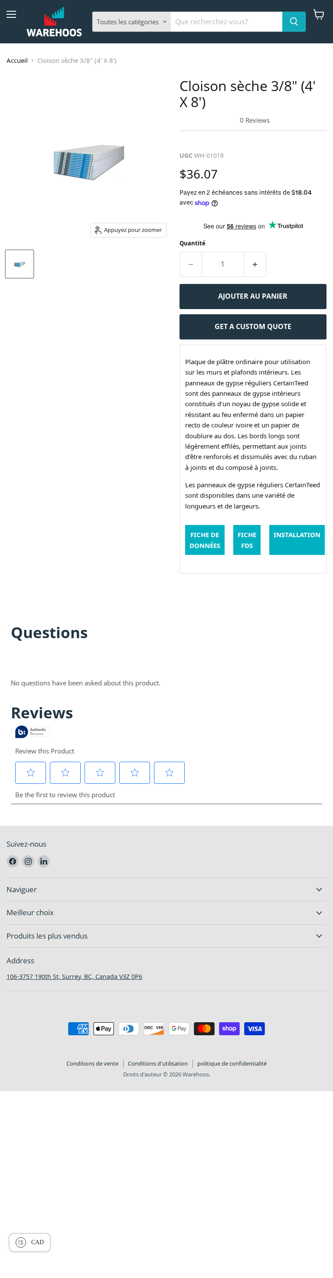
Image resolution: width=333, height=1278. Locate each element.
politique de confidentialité (232, 1063)
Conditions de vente (92, 1063)
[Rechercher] (294, 22)
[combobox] (226, 22)
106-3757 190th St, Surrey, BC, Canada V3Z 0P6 (74, 976)
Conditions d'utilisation (158, 1063)
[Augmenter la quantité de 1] (255, 264)
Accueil (17, 60)
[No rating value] (210, 120)
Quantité (193, 243)
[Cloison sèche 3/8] (19, 264)
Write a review (207, 141)
